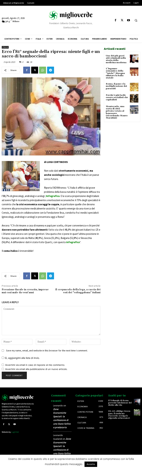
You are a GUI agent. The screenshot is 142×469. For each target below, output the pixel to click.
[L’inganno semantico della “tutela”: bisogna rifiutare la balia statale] (134, 71)
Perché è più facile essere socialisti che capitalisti (117, 97)
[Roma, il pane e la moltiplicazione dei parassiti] (134, 87)
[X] (122, 20)
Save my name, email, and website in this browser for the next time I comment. (47, 350)
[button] (136, 20)
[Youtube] (128, 20)
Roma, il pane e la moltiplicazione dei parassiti (116, 86)
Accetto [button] (91, 464)
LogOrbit (15, 432)
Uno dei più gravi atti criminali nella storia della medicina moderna (116, 59)
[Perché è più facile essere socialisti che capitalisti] (134, 98)
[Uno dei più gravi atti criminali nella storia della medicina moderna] (134, 59)
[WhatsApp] (42, 70)
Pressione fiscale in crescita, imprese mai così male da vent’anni (25, 291)
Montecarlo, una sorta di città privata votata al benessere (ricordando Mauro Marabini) (117, 112)
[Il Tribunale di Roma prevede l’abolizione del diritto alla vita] (137, 402)
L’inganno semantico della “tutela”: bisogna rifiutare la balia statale (115, 73)
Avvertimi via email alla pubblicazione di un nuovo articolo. (36, 369)
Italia (5, 47)
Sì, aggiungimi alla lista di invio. (22, 357)
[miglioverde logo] (71, 15)
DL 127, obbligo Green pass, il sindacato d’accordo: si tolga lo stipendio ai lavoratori (119, 414)
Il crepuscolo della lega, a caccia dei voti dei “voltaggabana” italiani (77, 291)
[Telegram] (50, 70)
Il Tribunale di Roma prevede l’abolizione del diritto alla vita (120, 402)
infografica (73, 242)
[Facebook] (115, 20)
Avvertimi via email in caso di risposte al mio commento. (35, 365)
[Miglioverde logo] (18, 397)
